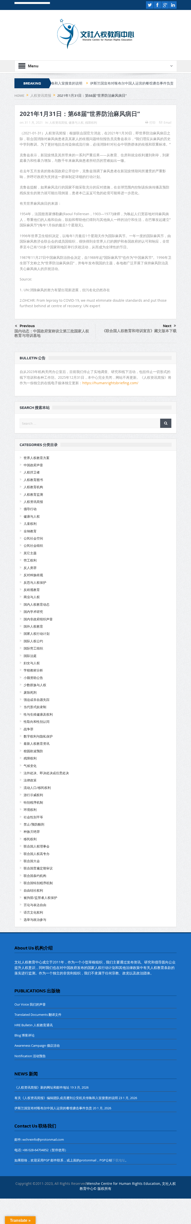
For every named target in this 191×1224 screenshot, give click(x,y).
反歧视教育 (32, 589)
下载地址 (118, 1160)
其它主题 (30, 553)
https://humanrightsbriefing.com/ (110, 382)
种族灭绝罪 (32, 831)
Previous (27, 326)
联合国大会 (32, 861)
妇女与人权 (32, 663)
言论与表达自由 (35, 905)
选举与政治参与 (35, 919)
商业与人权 (32, 597)
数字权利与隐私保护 (38, 736)
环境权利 (30, 809)
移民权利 (30, 839)
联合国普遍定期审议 (38, 868)
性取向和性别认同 (36, 721)
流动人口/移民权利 (37, 787)
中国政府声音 (33, 465)
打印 (152, 122)
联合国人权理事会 (36, 846)
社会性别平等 (33, 817)
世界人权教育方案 (36, 458)
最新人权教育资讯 (36, 743)
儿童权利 (30, 523)
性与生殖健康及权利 (38, 714)
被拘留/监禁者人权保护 (40, 897)
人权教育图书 (33, 479)
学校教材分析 (33, 670)
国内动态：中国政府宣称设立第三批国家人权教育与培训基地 (51, 333)
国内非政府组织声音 (38, 619)
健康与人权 (76, 122)
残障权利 (91, 122)
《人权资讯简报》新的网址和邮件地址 (41, 1087)
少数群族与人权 (35, 685)
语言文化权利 (33, 912)
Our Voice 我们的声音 (30, 1004)
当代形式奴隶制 (35, 707)
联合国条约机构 (35, 875)
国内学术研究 (33, 611)
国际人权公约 (33, 641)
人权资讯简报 (58, 122)
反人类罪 (30, 567)
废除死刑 (30, 692)
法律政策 (30, 780)
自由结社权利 (33, 890)
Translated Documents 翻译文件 (37, 1014)
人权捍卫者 (32, 472)
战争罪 (28, 729)
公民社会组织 (33, 545)
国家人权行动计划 (36, 633)
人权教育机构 (33, 487)
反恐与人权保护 (35, 582)
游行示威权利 (33, 795)
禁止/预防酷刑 (34, 824)
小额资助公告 (33, 677)
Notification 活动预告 (30, 1056)
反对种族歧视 (33, 575)
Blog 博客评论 (24, 1035)
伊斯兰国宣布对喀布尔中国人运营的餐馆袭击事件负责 (112, 83)
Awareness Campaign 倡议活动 (37, 1045)
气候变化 (30, 765)
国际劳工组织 (33, 648)
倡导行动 (30, 509)
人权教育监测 (33, 494)
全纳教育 (30, 531)
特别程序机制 (33, 802)
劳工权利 (30, 560)
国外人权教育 (33, 626)
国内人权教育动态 (36, 604)
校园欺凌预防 (33, 751)
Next (167, 326)
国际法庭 (30, 656)
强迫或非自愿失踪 (36, 699)
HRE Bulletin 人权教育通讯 (33, 1025)
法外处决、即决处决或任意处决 (46, 773)
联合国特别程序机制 (38, 883)
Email (167, 122)
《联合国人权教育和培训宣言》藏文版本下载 (139, 330)
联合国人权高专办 (36, 853)
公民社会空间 (33, 538)
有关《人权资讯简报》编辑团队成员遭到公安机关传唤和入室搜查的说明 (66, 1098)
